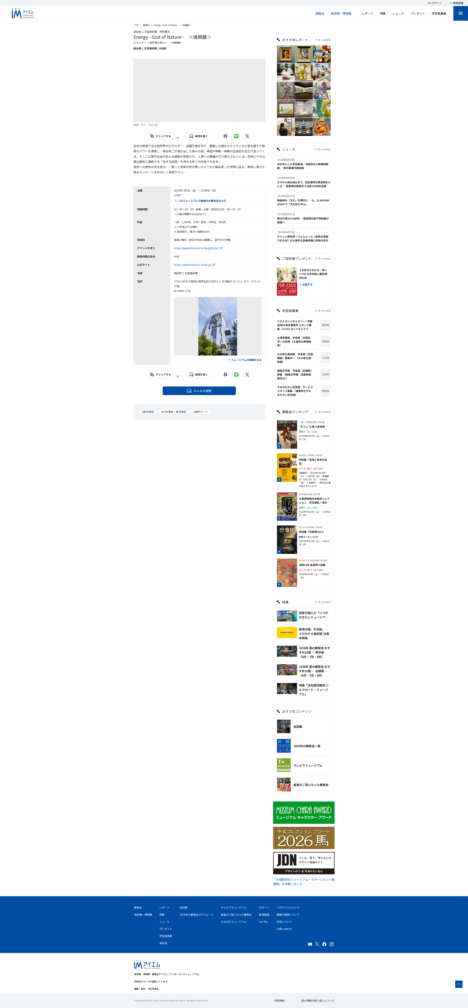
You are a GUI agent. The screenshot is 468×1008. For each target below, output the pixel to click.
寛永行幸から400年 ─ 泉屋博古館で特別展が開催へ (303, 220)
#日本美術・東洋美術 (173, 412)
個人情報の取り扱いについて (318, 1000)
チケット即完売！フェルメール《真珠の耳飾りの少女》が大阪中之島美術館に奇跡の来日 (302, 238)
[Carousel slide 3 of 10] (177, 118)
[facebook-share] (225, 136)
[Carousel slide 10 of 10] (239, 118)
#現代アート (200, 412)
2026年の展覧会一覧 (306, 746)
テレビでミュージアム (307, 765)
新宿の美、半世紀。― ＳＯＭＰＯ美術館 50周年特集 (314, 633)
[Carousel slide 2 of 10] (169, 118)
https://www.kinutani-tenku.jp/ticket (196, 248)
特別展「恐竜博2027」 (312, 532)
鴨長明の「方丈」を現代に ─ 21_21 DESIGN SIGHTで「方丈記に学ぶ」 (303, 202)
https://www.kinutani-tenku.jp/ (193, 264)
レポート (367, 13)
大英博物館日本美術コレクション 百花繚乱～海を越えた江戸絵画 (314, 500)
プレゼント (418, 13)
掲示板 (163, 943)
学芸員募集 (439, 13)
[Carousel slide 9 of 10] (230, 118)
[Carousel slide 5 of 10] (195, 118)
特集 (383, 13)
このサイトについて (288, 907)
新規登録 (264, 914)
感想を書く (201, 136)
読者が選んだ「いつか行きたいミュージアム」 (315, 615)
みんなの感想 (202, 391)
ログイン (264, 907)
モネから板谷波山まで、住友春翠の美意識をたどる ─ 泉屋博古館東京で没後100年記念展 (304, 184)
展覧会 (320, 13)
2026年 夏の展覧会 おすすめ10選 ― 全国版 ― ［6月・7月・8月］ (314, 670)
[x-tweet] (247, 136)
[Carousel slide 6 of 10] (204, 118)
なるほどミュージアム (233, 921)
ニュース (398, 13)
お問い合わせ (284, 929)
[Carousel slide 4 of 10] (186, 118)
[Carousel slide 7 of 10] (213, 118)
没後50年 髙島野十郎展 (312, 565)
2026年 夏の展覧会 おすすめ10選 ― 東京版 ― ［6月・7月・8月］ (314, 652)
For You (263, 921)
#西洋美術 (148, 412)
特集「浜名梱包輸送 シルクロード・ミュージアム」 (314, 689)
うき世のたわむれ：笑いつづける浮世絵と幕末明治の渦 (313, 273)
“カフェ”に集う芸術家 (312, 426)
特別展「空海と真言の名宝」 (313, 461)
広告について (284, 921)
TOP (136, 25)
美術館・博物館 (341, 13)
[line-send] (236, 136)
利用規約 (279, 1000)
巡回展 (297, 726)
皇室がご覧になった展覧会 (311, 784)
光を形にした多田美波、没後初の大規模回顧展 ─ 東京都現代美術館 (302, 166)
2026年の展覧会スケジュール (197, 914)
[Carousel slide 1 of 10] (160, 118)
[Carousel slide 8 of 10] (221, 118)
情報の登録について (288, 914)
